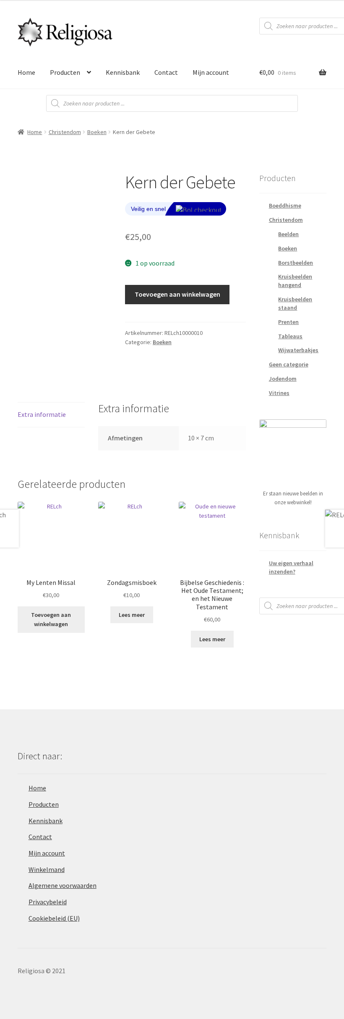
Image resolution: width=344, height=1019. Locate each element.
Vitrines (279, 393)
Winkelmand (47, 869)
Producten (65, 72)
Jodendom (283, 378)
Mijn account (211, 72)
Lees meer (132, 615)
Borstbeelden (295, 262)
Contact (166, 72)
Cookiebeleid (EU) (54, 918)
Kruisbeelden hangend (295, 281)
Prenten (288, 322)
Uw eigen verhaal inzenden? (291, 567)
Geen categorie (288, 364)
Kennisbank (123, 72)
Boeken (97, 132)
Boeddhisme (285, 205)
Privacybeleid (48, 902)
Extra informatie (42, 414)
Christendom (65, 132)
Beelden (288, 234)
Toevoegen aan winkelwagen (177, 294)
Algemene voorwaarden (62, 885)
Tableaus (290, 336)
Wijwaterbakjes (298, 350)
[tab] (51, 415)
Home (26, 72)
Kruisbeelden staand (295, 303)
